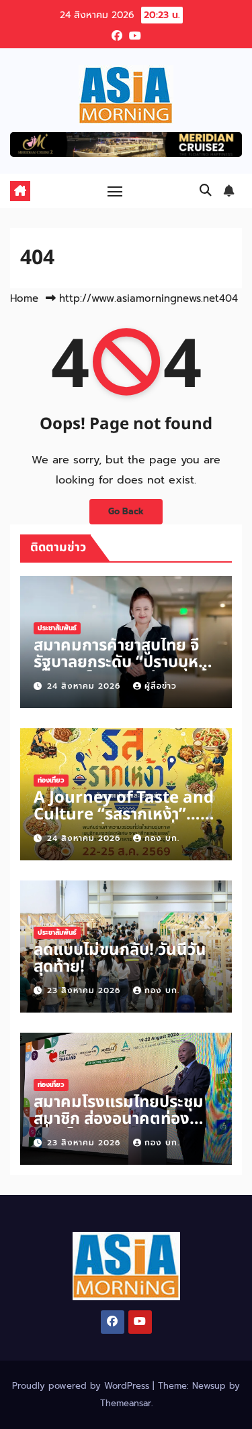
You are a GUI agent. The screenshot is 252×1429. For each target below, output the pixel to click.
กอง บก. (161, 838)
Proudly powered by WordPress (82, 1385)
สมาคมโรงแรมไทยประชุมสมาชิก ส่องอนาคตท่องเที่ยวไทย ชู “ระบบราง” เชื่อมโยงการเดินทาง (119, 1127)
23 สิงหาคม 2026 (85, 990)
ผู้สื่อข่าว (160, 686)
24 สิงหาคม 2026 (85, 686)
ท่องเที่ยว (51, 780)
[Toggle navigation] (115, 191)
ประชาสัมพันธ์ (57, 628)
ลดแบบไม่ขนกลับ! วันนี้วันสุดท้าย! (120, 958)
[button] (206, 190)
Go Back (126, 511)
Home (24, 298)
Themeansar (125, 1403)
